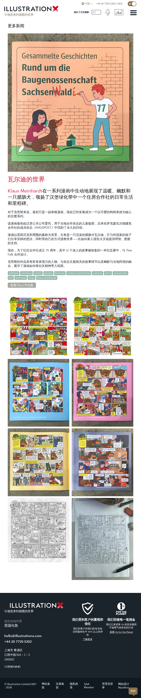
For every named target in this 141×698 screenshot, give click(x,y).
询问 (120, 3)
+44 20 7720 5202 (106, 3)
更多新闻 (16, 25)
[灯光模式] (132, 3)
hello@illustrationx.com (23, 636)
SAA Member (89, 685)
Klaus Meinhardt (25, 191)
